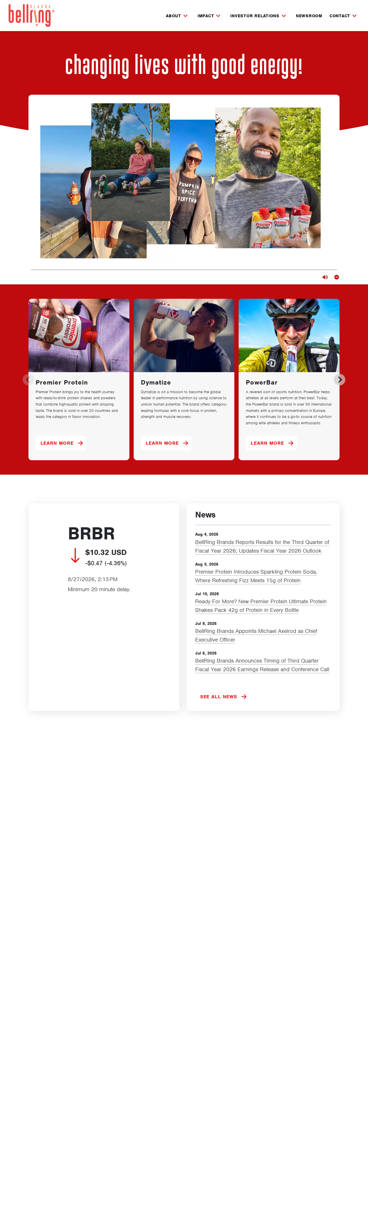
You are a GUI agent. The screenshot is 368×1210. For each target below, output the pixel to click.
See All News (218, 697)
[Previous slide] (28, 379)
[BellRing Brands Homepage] (32, 15)
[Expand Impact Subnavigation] (218, 16)
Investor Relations (254, 16)
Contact (339, 16)
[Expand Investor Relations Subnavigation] (283, 16)
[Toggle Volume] (325, 277)
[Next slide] (339, 379)
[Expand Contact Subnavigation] (354, 16)
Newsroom (309, 15)
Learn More (64, 443)
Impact (206, 16)
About (173, 16)
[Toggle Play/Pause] (337, 277)
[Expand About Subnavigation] (185, 16)
